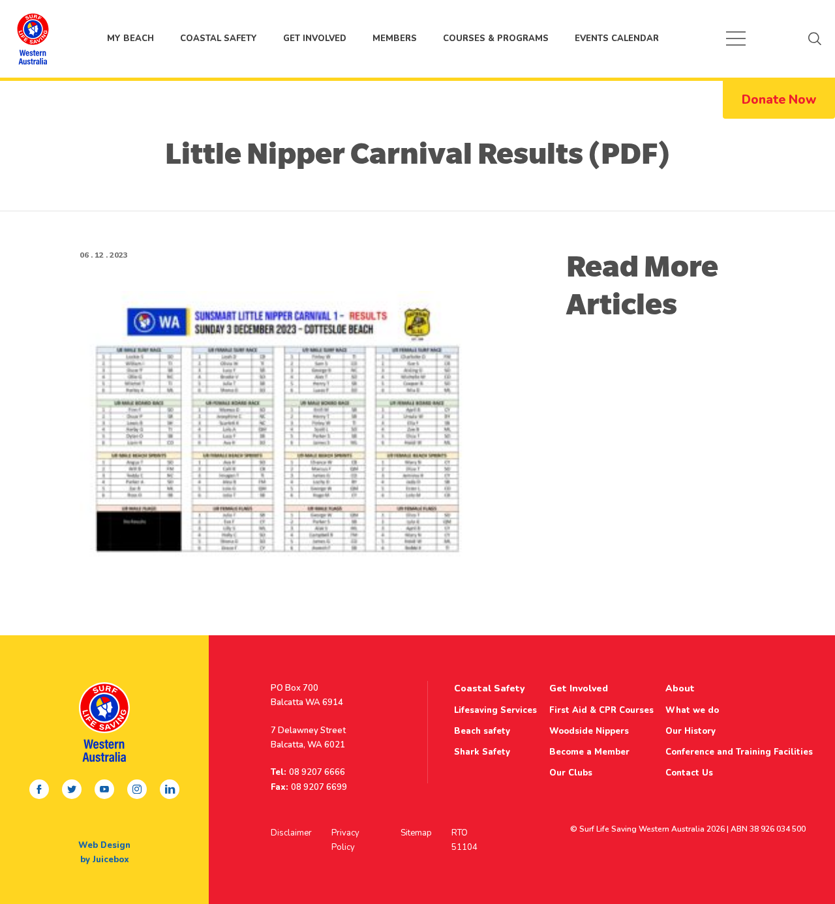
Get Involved (314, 38)
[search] (814, 38)
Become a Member (589, 752)
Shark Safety (482, 752)
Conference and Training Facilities (739, 752)
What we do (692, 710)
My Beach (32, 38)
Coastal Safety (218, 38)
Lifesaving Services (495, 710)
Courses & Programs (496, 38)
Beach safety (482, 731)
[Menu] (735, 38)
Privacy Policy (345, 840)
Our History (690, 731)
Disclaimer (291, 833)
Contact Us (689, 773)
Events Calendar (617, 38)
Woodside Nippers (589, 731)
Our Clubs (570, 773)
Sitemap (416, 833)
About (680, 688)
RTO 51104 (464, 840)
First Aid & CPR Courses (601, 710)
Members (394, 38)
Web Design (104, 845)
